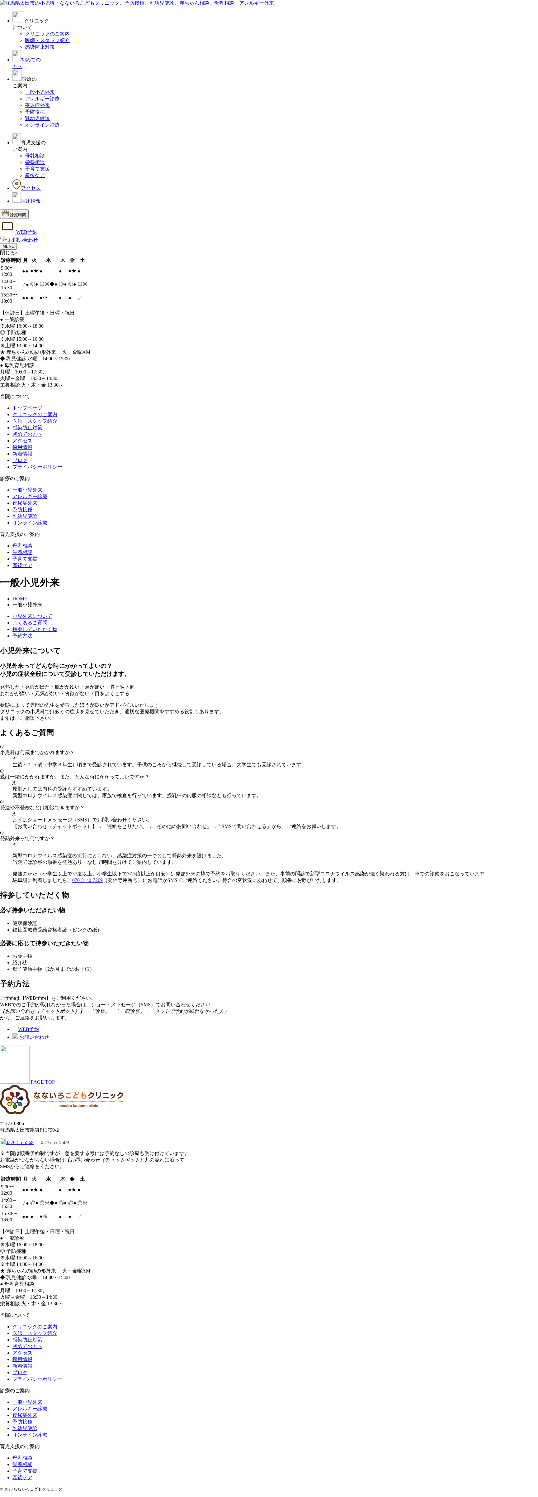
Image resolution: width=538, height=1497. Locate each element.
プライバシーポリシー (37, 466)
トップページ (27, 408)
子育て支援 (37, 168)
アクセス (31, 188)
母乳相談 (35, 155)
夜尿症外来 (37, 105)
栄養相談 (35, 162)
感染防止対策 (40, 47)
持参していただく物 (34, 629)
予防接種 (35, 111)
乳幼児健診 (37, 118)
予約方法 (22, 635)
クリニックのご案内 (47, 33)
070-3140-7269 (87, 880)
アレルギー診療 (42, 98)
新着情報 (22, 453)
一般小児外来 (40, 92)
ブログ (19, 460)
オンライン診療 (42, 125)
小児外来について (32, 616)
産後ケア (35, 175)
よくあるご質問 (29, 622)
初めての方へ (27, 434)
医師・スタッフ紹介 (47, 40)
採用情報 (31, 201)
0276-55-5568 (20, 1142)
